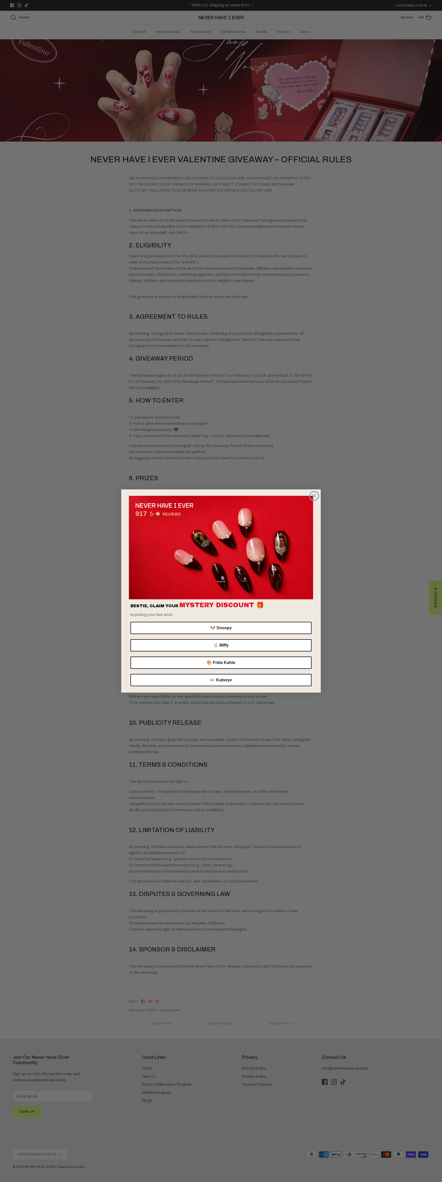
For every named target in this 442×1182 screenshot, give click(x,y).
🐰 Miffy (221, 645)
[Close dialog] (314, 495)
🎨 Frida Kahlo (221, 662)
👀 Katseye (221, 680)
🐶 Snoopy (221, 628)
